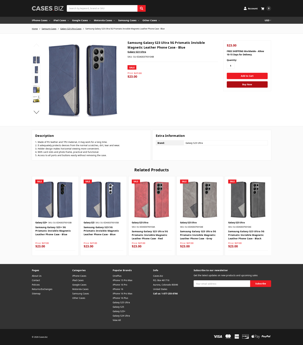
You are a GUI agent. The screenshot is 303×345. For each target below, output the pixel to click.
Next (36, 112)
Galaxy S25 (118, 306)
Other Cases (150, 20)
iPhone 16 (118, 289)
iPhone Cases (39, 20)
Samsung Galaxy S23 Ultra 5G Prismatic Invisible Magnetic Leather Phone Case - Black (246, 235)
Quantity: (232, 60)
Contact (36, 280)
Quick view (55, 199)
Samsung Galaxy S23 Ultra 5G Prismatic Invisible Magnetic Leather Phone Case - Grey (198, 235)
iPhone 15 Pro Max (122, 280)
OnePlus (117, 275)
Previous (36, 45)
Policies (36, 284)
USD (267, 20)
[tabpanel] (55, 216)
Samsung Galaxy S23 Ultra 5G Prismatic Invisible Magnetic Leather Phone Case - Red (150, 235)
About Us (37, 275)
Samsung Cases (127, 20)
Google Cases (80, 20)
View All (117, 320)
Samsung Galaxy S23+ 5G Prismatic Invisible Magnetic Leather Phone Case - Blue (53, 231)
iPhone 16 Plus (120, 297)
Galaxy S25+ (119, 311)
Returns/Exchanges (42, 289)
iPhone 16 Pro (120, 284)
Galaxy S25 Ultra (121, 302)
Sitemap (36, 293)
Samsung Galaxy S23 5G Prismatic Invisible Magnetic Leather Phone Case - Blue (101, 231)
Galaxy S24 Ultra (121, 315)
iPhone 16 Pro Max (122, 293)
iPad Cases (59, 20)
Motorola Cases (103, 20)
